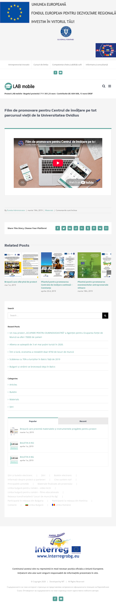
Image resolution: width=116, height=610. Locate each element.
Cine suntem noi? (63, 479)
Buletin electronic (63, 475)
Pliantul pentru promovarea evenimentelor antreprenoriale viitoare (93, 285)
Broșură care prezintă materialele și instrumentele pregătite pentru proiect (58, 428)
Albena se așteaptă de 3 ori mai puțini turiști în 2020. (36, 344)
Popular (33, 421)
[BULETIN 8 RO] (14, 443)
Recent (83, 421)
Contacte (12, 504)
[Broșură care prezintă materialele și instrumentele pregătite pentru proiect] (14, 429)
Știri (12, 406)
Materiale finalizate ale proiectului (55, 483)
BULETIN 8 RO (27, 442)
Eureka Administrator (16, 210)
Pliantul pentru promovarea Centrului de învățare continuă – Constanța (56, 285)
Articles (13, 384)
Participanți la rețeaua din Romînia (69, 500)
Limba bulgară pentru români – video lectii (29, 488)
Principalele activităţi (18, 483)
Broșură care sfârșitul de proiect (21, 282)
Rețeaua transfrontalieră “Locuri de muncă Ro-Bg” (33, 496)
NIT (62, 581)
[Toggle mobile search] (103, 86)
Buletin (13, 392)
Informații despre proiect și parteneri (26, 479)
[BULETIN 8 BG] (14, 457)
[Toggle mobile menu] (109, 86)
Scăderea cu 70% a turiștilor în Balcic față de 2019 (35, 359)
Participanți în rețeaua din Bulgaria (25, 500)
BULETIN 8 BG (27, 456)
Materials (49, 210)
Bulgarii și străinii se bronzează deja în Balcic (32, 366)
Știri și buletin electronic (20, 475)
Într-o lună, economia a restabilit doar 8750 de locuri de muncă (42, 351)
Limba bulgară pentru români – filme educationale (33, 492)
